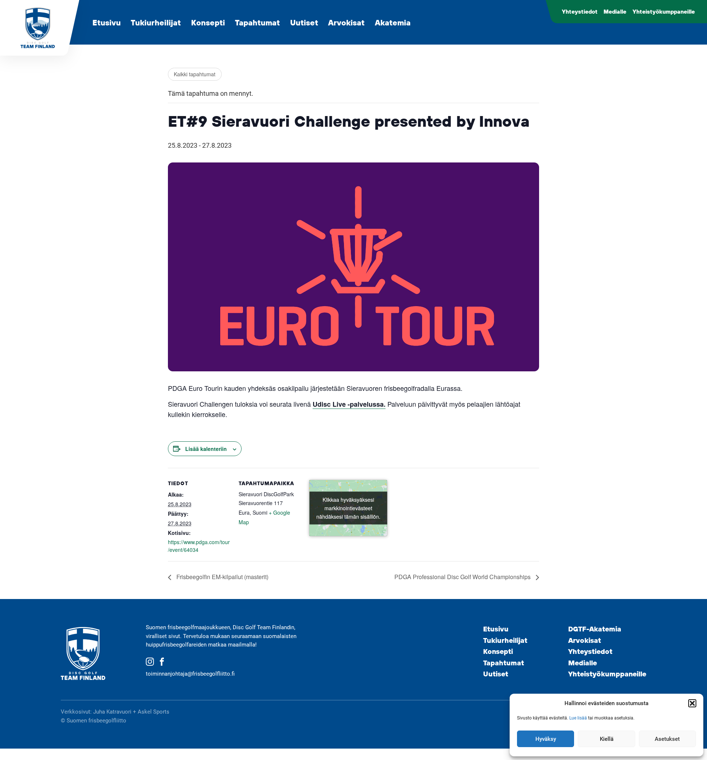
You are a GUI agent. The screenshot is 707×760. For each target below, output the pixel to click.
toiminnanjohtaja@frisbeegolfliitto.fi (190, 673)
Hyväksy (545, 739)
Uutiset (304, 22)
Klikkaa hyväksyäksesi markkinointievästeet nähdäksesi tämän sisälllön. (348, 508)
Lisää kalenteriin (206, 448)
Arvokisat (346, 22)
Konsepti (208, 22)
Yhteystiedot (580, 11)
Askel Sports (153, 711)
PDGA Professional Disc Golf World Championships (463, 576)
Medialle (615, 11)
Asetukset (667, 739)
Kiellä (606, 739)
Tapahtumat (257, 22)
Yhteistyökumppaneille (664, 11)
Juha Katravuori (112, 711)
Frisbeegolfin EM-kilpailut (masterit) (221, 576)
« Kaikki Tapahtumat (195, 74)
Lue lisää (578, 718)
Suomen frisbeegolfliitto (96, 720)
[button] (692, 703)
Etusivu (106, 22)
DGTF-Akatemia (594, 628)
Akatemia (393, 22)
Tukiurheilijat (156, 22)
